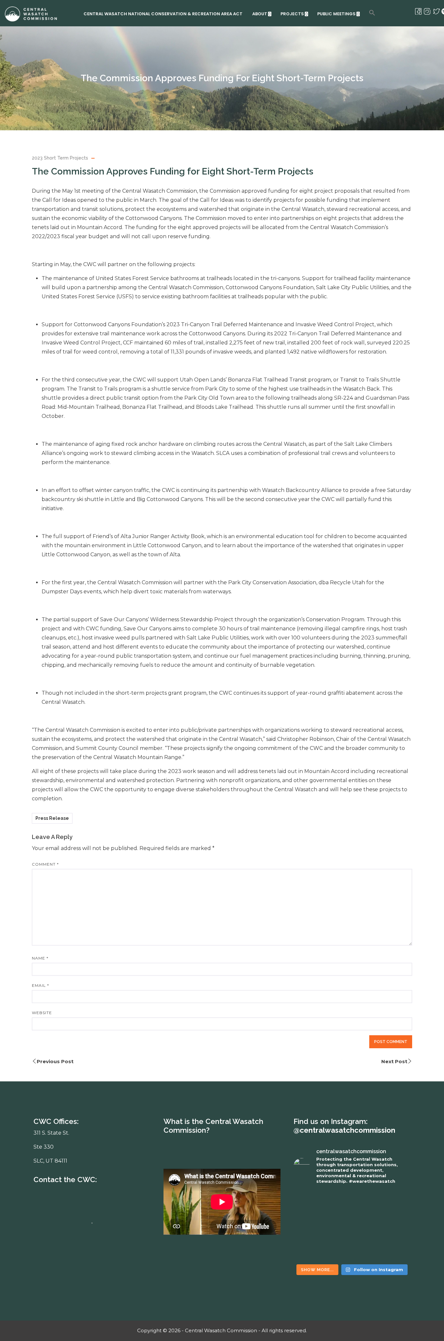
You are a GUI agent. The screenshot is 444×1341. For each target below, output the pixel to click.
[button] (372, 13)
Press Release (52, 818)
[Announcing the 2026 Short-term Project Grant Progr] (382, 1243)
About (259, 14)
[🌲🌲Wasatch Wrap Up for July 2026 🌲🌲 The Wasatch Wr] (382, 1208)
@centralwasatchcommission (344, 1130)
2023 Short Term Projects (60, 158)
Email (40, 985)
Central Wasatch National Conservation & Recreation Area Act (163, 14)
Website (42, 1012)
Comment (45, 864)
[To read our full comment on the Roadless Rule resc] (322, 1208)
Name (40, 958)
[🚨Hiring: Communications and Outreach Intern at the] (322, 1243)
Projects (292, 14)
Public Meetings (336, 14)
